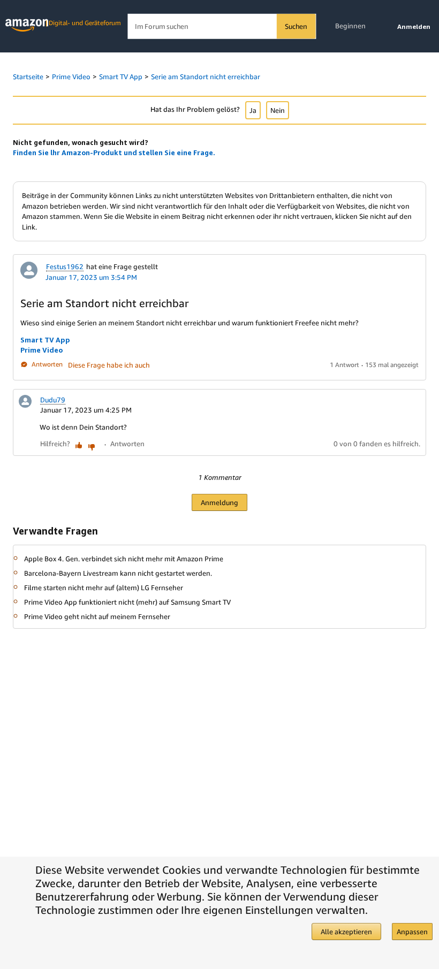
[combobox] (221, 26)
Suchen (296, 26)
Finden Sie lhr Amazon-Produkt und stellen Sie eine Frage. (114, 152)
